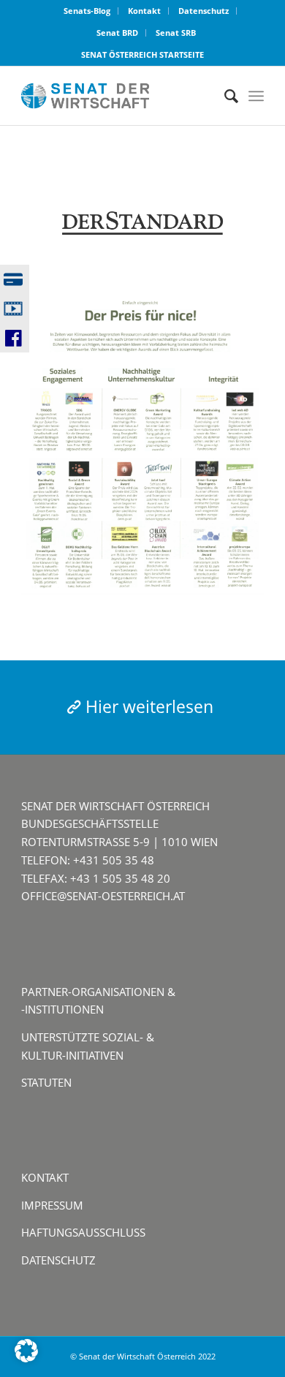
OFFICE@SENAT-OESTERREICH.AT (103, 896)
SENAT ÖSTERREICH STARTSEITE (142, 54)
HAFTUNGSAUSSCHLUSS (83, 1232)
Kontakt (144, 10)
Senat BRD (117, 32)
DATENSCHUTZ (58, 1260)
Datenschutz (203, 10)
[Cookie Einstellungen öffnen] (26, 1358)
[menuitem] (87, 11)
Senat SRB (176, 32)
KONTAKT (45, 1177)
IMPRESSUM (52, 1205)
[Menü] (256, 95)
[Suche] (224, 96)
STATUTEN (46, 1082)
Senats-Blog (87, 10)
